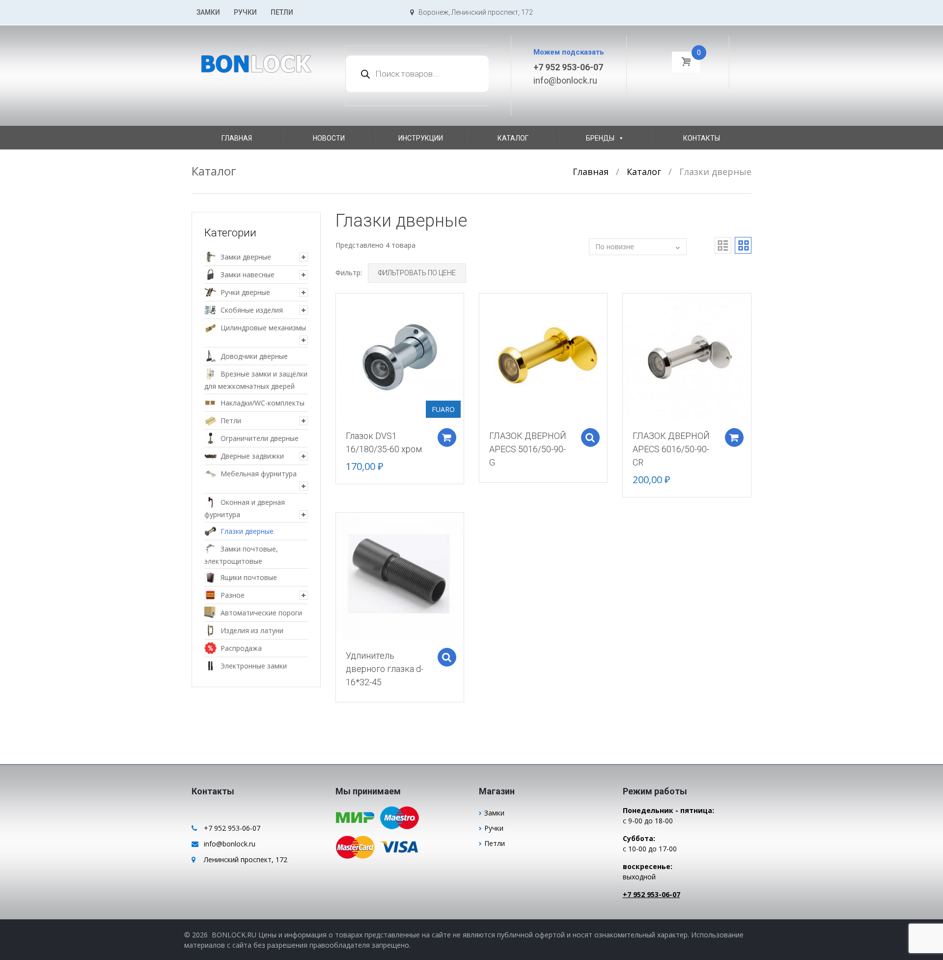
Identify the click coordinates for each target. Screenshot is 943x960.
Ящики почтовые (249, 577)
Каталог (513, 138)
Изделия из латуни (252, 630)
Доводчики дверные (254, 356)
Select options (590, 437)
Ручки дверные (245, 292)
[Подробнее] (399, 356)
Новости (329, 138)
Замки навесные (248, 274)
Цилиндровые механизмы (263, 327)
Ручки (245, 12)
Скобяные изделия (252, 310)
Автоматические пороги (261, 612)
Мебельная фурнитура (259, 473)
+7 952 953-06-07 (568, 67)
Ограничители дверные (260, 438)
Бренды (600, 138)
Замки (208, 12)
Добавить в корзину (447, 437)
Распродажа (241, 648)
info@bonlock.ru (565, 80)
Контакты (701, 138)
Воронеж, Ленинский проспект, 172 (473, 12)
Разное (233, 595)
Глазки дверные (247, 531)
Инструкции (420, 138)
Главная (237, 138)
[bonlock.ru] (256, 57)
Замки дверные (246, 257)
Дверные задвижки (252, 456)
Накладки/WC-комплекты (263, 402)
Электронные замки (254, 665)
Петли (282, 12)
